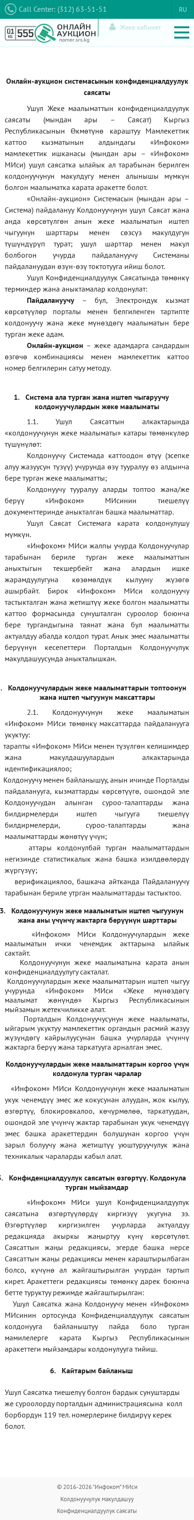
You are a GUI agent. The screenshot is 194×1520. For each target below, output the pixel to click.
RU (183, 9)
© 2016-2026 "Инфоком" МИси (97, 1487)
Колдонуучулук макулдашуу (97, 1499)
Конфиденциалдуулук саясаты (97, 1511)
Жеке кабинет (140, 27)
